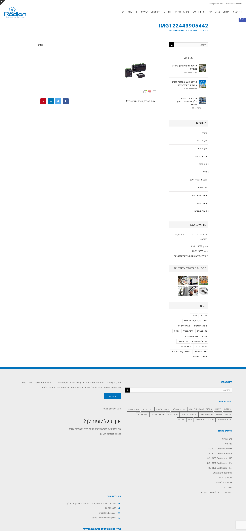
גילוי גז (176, 331)
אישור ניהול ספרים (223, 482)
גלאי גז (204, 336)
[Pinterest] (43, 101)
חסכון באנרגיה (200, 156)
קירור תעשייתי (200, 211)
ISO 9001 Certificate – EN (220, 453)
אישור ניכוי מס (225, 477)
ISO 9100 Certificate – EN (220, 468)
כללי (205, 171)
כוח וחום (203, 164)
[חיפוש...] (191, 44)
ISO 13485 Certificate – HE (219, 458)
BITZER (204, 315)
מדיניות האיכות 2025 (222, 472)
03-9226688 (196, 246)
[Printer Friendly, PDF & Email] (150, 91)
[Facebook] (66, 101)
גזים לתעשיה (188, 331)
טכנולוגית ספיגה (200, 351)
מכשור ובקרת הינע (198, 179)
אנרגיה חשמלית (200, 325)
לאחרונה (188, 58)
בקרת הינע (202, 140)
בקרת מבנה (202, 148)
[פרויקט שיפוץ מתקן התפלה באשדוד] (202, 66)
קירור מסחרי (201, 203)
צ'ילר (205, 356)
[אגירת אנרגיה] (193, 281)
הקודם (40, 44)
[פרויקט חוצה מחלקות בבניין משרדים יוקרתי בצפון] (202, 82)
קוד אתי (228, 443)
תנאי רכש (228, 487)
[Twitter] (58, 101)
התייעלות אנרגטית (199, 341)
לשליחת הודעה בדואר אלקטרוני (188, 256)
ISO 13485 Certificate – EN (219, 463)
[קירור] (183, 281)
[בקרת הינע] (183, 291)
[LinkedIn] (51, 101)
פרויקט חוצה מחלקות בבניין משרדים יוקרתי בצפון (184, 83)
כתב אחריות (227, 438)
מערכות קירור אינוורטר (181, 351)
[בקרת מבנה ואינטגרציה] (193, 291)
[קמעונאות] (203, 281)
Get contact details (111, 433)
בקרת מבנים (202, 331)
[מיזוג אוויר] (203, 291)
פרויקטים (202, 187)
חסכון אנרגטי (186, 346)
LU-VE (194, 315)
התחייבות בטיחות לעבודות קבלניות (216, 492)
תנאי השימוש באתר (112, 408)
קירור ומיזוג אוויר (199, 195)
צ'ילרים (196, 356)
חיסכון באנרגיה (201, 346)
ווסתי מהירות (183, 341)
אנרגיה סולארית (184, 325)
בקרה (204, 132)
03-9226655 (197, 251)
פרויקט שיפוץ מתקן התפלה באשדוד (184, 67)
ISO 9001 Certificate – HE (220, 448)
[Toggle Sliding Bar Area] (2, 2)
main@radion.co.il (216, 3)
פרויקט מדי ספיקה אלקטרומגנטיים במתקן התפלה (187, 101)
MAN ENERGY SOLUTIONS (195, 320)
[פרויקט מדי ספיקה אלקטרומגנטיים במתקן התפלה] (202, 99)
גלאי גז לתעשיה (191, 336)
